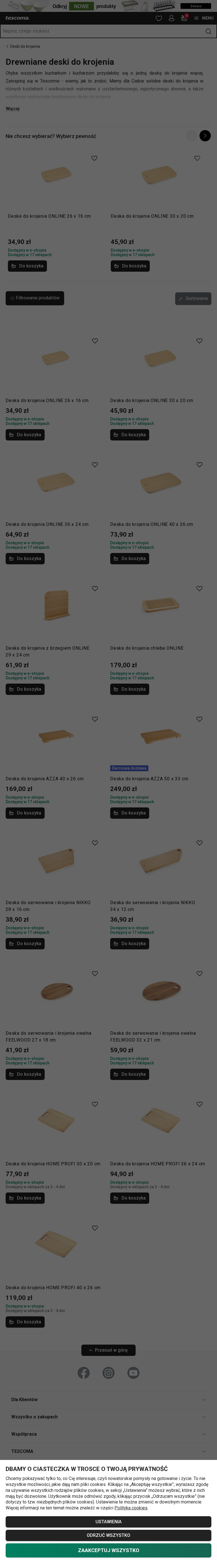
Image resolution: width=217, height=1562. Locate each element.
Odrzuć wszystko (108, 1535)
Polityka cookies (130, 1508)
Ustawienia (108, 1521)
